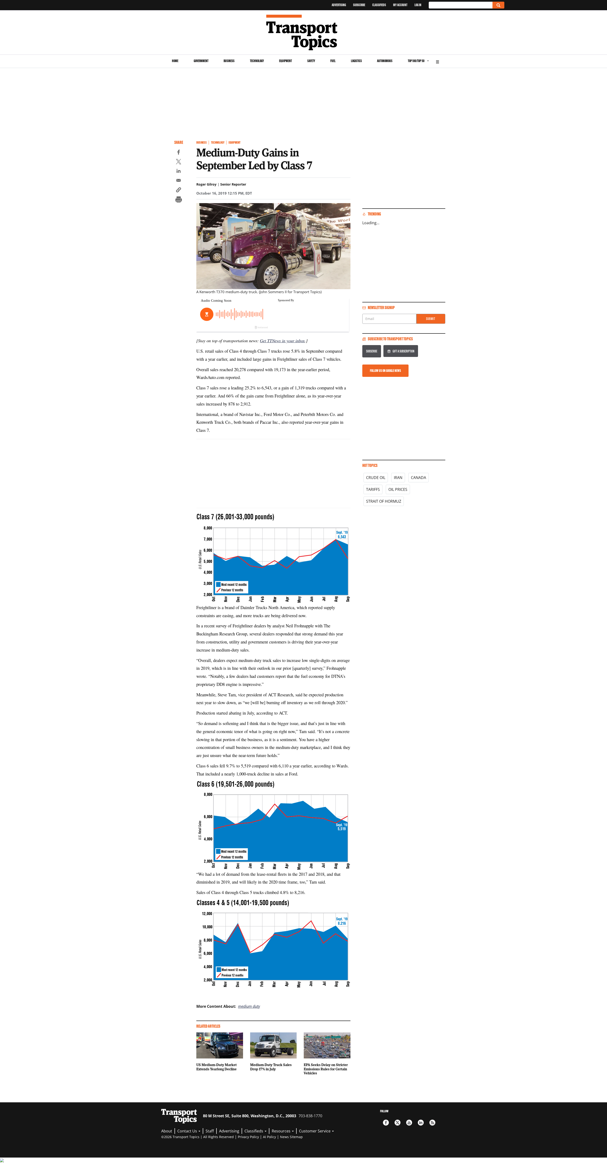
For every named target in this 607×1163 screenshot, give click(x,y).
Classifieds (379, 5)
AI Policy (269, 1137)
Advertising (339, 5)
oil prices (397, 489)
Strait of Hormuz (383, 501)
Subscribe (359, 5)
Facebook (386, 1123)
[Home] (303, 32)
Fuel (333, 61)
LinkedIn (421, 1123)
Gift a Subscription (403, 351)
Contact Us (187, 1131)
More (437, 61)
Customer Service (315, 1131)
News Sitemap (291, 1137)
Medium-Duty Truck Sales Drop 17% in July (271, 1067)
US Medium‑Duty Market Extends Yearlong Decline (216, 1067)
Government (201, 61)
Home (175, 61)
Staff (210, 1131)
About (166, 1131)
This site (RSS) (432, 1123)
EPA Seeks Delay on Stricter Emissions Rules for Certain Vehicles (326, 1069)
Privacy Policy (248, 1137)
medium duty (249, 1006)
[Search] (498, 5)
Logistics (356, 61)
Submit (430, 318)
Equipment (285, 61)
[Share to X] (178, 162)
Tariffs (373, 489)
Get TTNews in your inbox (282, 340)
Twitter (397, 1123)
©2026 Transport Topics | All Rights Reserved (197, 1137)
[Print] (178, 200)
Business (229, 61)
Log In (417, 5)
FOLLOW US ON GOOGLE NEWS (385, 370)
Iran (398, 477)
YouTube (409, 1123)
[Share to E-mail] (178, 181)
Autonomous (384, 61)
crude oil (375, 477)
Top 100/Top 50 (416, 61)
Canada (418, 477)
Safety (311, 61)
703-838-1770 (310, 1115)
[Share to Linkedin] (178, 171)
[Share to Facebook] (178, 153)
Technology (257, 61)
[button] (178, 190)
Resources (281, 1131)
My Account (400, 5)
